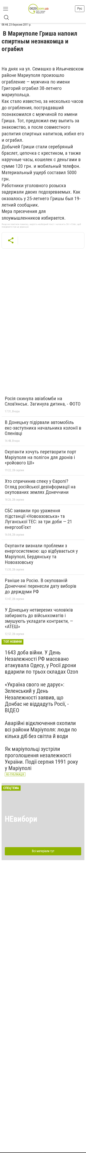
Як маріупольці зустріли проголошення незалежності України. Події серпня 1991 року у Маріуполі (41, 759)
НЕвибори (21, 819)
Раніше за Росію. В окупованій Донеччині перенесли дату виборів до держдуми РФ (40, 586)
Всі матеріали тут (43, 851)
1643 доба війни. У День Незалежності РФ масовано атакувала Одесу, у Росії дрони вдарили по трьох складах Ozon (41, 662)
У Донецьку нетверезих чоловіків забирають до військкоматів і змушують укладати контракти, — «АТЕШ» (39, 618)
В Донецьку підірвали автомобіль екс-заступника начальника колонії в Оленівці (43, 428)
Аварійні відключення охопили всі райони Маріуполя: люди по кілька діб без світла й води (41, 729)
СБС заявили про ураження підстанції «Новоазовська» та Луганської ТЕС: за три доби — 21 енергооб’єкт (38, 519)
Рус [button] (79, 8)
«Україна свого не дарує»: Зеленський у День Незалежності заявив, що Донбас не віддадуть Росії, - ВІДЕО (37, 697)
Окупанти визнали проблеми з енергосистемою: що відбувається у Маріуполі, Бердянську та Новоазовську (41, 554)
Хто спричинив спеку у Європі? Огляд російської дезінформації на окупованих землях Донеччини (40, 486)
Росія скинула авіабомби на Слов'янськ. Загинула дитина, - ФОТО (43, 401)
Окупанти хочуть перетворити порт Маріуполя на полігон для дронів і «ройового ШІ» (40, 457)
